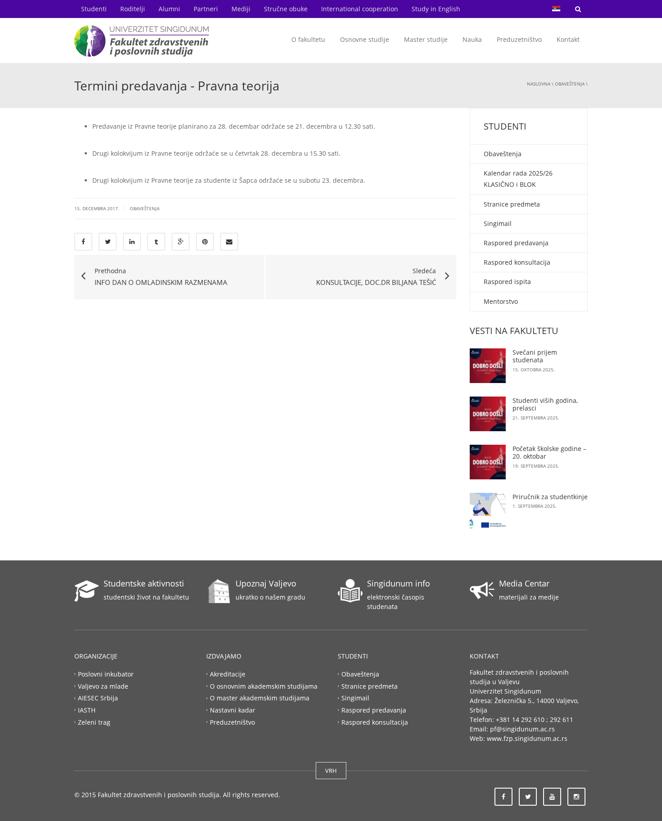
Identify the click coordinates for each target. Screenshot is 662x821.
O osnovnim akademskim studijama (263, 685)
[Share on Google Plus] (181, 242)
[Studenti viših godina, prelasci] (488, 414)
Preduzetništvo (519, 39)
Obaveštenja (570, 84)
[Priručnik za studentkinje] (488, 511)
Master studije (426, 39)
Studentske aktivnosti (144, 583)
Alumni (169, 9)
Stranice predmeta (512, 204)
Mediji (240, 9)
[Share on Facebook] (83, 242)
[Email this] (229, 242)
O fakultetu (308, 39)
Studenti (94, 9)
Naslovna (538, 84)
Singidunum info (398, 583)
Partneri (206, 9)
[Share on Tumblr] (156, 242)
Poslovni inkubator (106, 673)
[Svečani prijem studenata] (488, 365)
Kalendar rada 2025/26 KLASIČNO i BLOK (518, 179)
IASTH (86, 710)
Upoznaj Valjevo (266, 583)
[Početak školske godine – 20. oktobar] (488, 462)
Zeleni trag (94, 722)
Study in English (436, 9)
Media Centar (524, 583)
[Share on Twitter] (108, 242)
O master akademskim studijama (259, 698)
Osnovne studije (364, 39)
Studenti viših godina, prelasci (545, 404)
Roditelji (132, 9)
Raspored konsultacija (517, 262)
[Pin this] (205, 242)
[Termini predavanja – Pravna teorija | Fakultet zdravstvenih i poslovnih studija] (141, 40)
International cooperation (359, 9)
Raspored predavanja (516, 243)
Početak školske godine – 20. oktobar (549, 452)
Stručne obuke (286, 9)
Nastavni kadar (232, 710)
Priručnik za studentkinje (550, 496)
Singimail (498, 223)
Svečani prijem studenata (534, 356)
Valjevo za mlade (103, 685)
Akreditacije (227, 673)
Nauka (472, 39)
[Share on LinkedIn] (132, 242)
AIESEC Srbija (98, 698)
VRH (331, 771)
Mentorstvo (501, 301)
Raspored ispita (507, 281)
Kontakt (568, 39)
